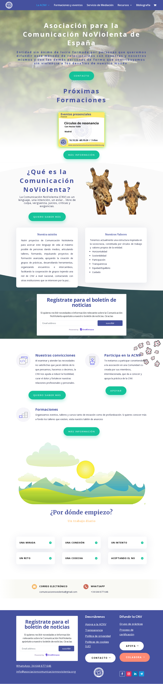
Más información (81, 155)
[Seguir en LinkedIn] (135, 673)
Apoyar (116, 390)
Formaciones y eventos (68, 5)
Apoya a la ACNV (95, 624)
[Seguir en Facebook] (122, 674)
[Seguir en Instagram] (128, 673)
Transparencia (94, 630)
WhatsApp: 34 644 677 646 (33, 666)
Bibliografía (143, 5)
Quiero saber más (47, 217)
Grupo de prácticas (131, 624)
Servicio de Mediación (100, 5)
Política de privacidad (98, 636)
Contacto (81, 75)
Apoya (131, 646)
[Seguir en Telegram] (141, 673)
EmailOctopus (88, 329)
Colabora (134, 657)
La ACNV (41, 5)
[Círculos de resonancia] (81, 146)
